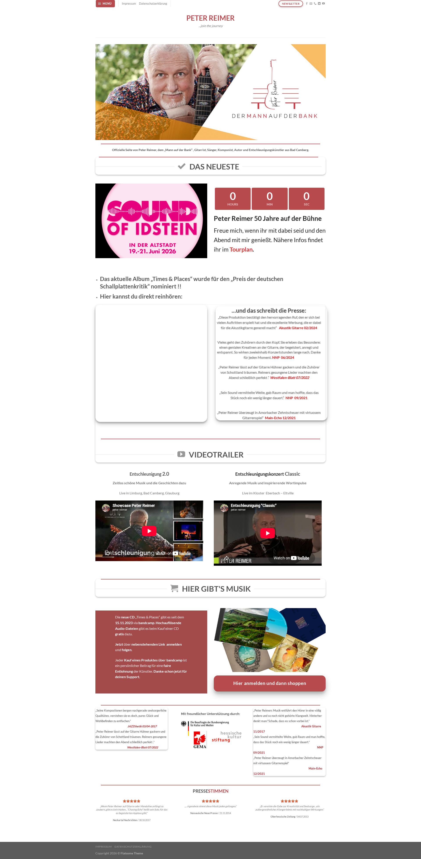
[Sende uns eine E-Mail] (311, 3)
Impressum (129, 3)
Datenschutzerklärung (153, 3)
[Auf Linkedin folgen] (319, 3)
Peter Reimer (210, 18)
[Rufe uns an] (315, 3)
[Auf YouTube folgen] (323, 3)
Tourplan (241, 249)
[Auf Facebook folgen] (306, 3)
